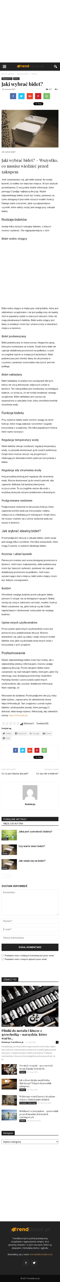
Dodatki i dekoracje (28, 1103)
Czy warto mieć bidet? (31, 846)
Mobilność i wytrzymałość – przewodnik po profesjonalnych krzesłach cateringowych (38, 1114)
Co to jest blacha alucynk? (15, 773)
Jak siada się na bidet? (32, 860)
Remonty (5, 1025)
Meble (22, 1072)
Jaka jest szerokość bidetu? (35, 831)
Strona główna (8, 74)
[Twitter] (34, 1263)
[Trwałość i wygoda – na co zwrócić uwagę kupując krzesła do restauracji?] (9, 1069)
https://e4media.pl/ (18, 715)
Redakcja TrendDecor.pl (12, 1042)
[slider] (11, 723)
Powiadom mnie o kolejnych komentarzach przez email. (29, 955)
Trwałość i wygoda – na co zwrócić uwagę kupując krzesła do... (36, 1067)
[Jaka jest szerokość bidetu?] (9, 835)
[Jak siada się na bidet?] (9, 864)
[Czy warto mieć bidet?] (9, 849)
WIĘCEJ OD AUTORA (13, 823)
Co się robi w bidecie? (47, 773)
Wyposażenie (7, 79)
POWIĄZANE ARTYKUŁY (15, 819)
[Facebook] (26, 1263)
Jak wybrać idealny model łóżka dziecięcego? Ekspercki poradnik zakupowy (35, 1083)
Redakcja (30, 804)
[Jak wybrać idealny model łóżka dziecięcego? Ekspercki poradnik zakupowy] (9, 1084)
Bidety (16, 79)
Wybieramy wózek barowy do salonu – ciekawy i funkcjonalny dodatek (37, 1098)
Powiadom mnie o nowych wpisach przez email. (26, 959)
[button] (55, 66)
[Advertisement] (30, 31)
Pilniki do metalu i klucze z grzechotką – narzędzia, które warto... (24, 1034)
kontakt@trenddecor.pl (41, 1254)
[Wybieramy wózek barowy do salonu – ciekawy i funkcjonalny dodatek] (9, 1100)
